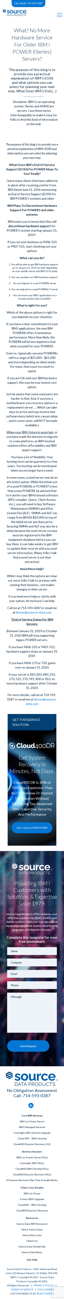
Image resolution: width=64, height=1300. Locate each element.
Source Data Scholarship (32, 1246)
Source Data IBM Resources (32, 1223)
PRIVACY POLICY (43, 1285)
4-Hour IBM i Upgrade (32, 1199)
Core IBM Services (32, 1115)
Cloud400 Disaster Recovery (32, 1210)
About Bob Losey (32, 1235)
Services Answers (32, 1151)
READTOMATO (45, 1293)
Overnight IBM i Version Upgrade (32, 1132)
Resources (32, 1217)
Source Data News (32, 1252)
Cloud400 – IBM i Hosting (32, 1204)
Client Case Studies (32, 1187)
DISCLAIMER (45, 1289)
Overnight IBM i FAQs (32, 1163)
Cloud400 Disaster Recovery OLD (32, 1144)
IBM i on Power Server (32, 1121)
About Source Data (32, 1229)
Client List (32, 1240)
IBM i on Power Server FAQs (32, 1157)
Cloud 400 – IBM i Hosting (32, 1138)
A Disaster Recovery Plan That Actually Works (32, 1180)
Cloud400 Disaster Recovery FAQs (32, 1174)
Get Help (32, 1259)
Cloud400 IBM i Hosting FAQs (32, 1168)
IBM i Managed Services (32, 1127)
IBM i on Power (32, 1193)
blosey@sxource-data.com (34, 612)
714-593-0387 (36, 1095)
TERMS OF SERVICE (22, 1289)
